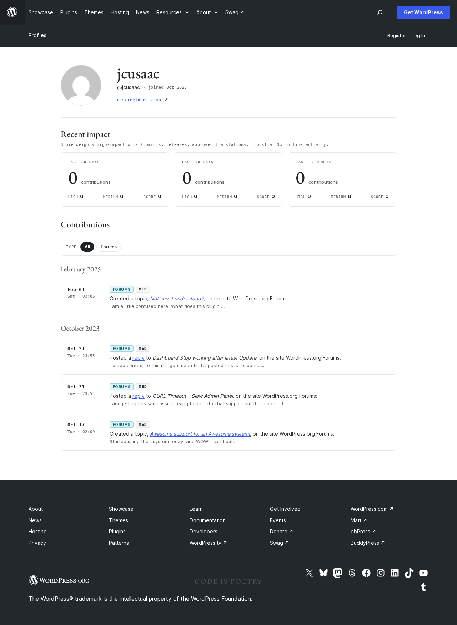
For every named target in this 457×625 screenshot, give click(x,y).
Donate (281, 531)
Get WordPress (423, 12)
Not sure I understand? (177, 298)
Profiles (37, 35)
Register (396, 35)
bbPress (363, 531)
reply (138, 358)
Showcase (121, 509)
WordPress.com (372, 509)
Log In (418, 35)
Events (278, 520)
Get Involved (285, 509)
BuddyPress (368, 543)
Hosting (38, 531)
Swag (279, 543)
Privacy (37, 543)
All (87, 246)
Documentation (208, 520)
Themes (118, 520)
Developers (203, 531)
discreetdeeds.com (140, 99)
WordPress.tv (208, 543)
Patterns (119, 543)
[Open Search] (380, 12)
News (35, 520)
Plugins (117, 531)
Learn (196, 509)
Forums (109, 246)
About (36, 509)
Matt (359, 520)
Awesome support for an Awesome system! (200, 434)
